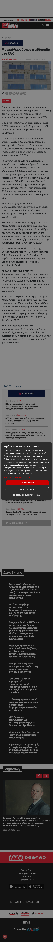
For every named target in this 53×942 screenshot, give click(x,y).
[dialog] (26, 471)
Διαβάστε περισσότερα (23, 473)
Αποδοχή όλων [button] (27, 483)
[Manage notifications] (5, 937)
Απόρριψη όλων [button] (27, 489)
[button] (26, 477)
